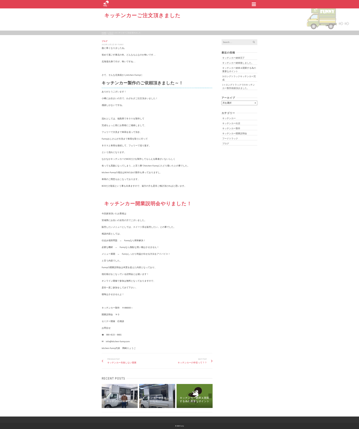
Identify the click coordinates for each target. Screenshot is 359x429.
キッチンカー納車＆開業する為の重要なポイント (239, 69)
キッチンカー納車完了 (233, 57)
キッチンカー (229, 118)
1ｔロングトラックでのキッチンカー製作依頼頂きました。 (238, 86)
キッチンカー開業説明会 (234, 133)
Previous (104, 396)
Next (210, 396)
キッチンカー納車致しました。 (238, 62)
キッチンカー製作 (231, 128)
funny (121, 44)
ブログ (105, 41)
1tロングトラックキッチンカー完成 (239, 78)
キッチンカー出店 (231, 123)
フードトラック (230, 138)
